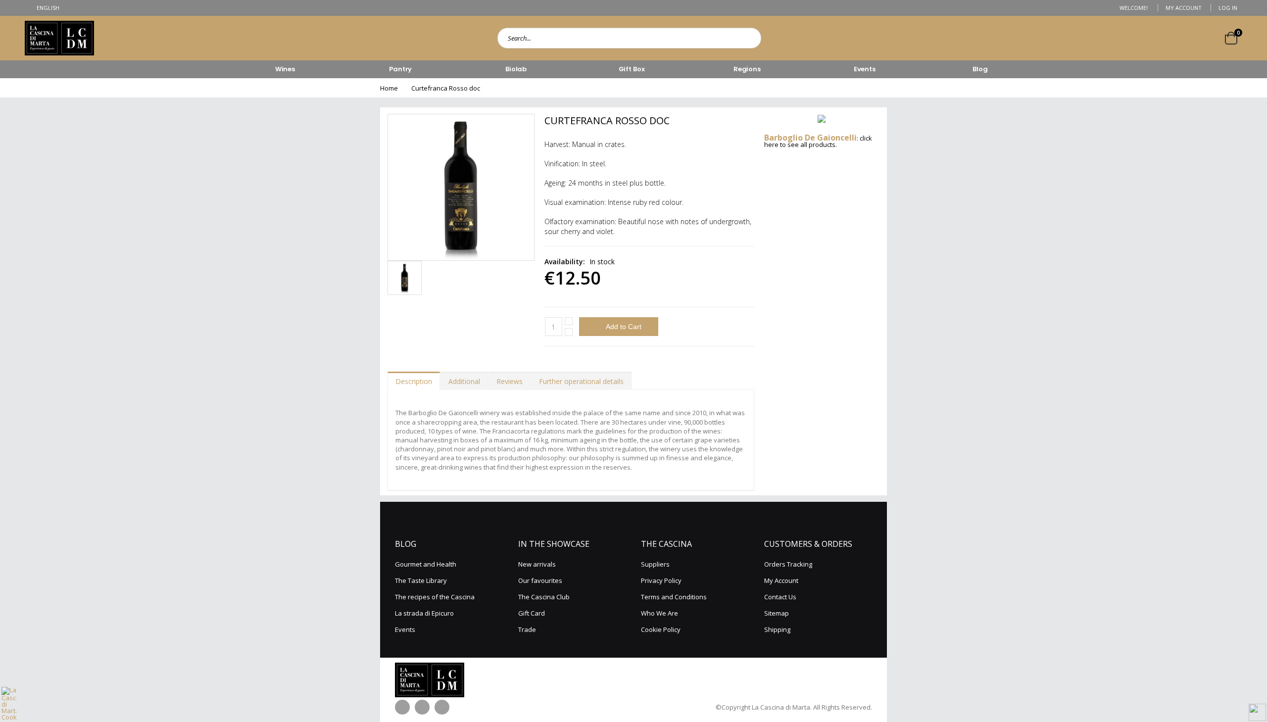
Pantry (400, 69)
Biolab (516, 69)
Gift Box (632, 69)
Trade (527, 629)
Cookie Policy (661, 629)
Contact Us (780, 596)
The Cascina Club (544, 596)
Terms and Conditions (674, 596)
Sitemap (776, 613)
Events (865, 69)
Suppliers (655, 564)
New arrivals (537, 564)
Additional (464, 381)
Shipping (777, 629)
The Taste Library (421, 580)
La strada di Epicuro (424, 613)
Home (389, 88)
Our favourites (540, 580)
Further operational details (581, 381)
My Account (1184, 7)
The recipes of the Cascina (435, 596)
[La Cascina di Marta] (59, 38)
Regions (747, 69)
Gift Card (531, 613)
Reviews (509, 381)
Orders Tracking (788, 564)
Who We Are (659, 613)
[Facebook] (402, 707)
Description (413, 381)
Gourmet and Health (425, 564)
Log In (1227, 7)
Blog (980, 69)
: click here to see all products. (818, 141)
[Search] (750, 38)
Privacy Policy (661, 580)
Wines (285, 69)
